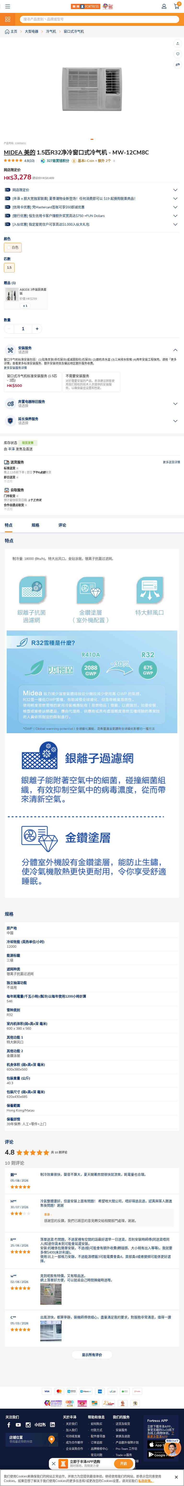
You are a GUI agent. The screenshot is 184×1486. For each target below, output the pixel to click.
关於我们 (71, 1424)
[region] (92, 1477)
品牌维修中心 (99, 1449)
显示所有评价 (92, 1355)
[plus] (37, 328)
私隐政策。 (146, 1481)
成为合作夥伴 (74, 1443)
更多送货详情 (171, 462)
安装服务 (121, 1430)
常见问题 (96, 1455)
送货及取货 (123, 1424)
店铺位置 (16, 1437)
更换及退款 (123, 1436)
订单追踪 (96, 1443)
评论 (62, 525)
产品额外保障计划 (127, 1443)
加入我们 (71, 1430)
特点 (8, 525)
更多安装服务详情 (15, 368)
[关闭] (176, 1477)
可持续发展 (73, 1436)
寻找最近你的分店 (20, 1442)
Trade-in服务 (124, 1455)
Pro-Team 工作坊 (126, 1449)
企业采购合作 (74, 1449)
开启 (123, 1463)
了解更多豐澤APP (160, 1435)
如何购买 (96, 1424)
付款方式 (96, 1430)
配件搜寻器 (98, 1436)
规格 (35, 525)
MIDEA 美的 (19, 152)
